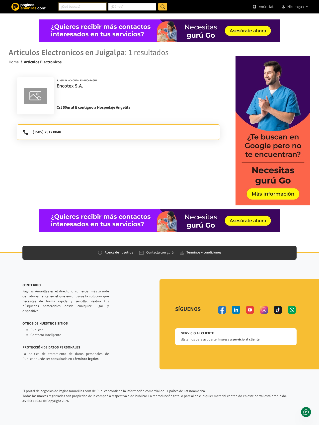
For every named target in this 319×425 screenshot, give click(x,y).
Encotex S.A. (70, 86)
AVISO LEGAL (32, 401)
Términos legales (85, 358)
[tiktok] (278, 310)
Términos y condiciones (203, 252)
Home (14, 62)
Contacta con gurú (160, 252)
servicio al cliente (246, 339)
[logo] (35, 95)
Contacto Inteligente (45, 335)
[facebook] (222, 310)
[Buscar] (162, 6)
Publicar (36, 330)
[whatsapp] (292, 310)
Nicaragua (295, 6)
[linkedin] (236, 310)
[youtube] (250, 310)
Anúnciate (267, 6)
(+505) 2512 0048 (47, 132)
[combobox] (82, 6)
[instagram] (264, 310)
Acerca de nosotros (119, 252)
